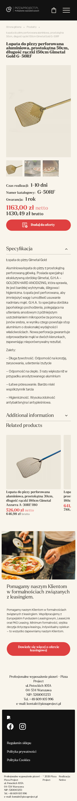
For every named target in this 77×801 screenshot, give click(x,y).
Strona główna (13, 27)
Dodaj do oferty (43, 225)
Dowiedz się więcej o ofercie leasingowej (38, 649)
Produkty (32, 27)
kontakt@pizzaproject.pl (44, 704)
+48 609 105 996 (41, 699)
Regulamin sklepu (19, 743)
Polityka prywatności (21, 751)
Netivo (62, 780)
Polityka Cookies (18, 760)
